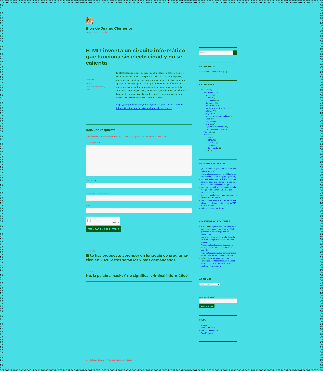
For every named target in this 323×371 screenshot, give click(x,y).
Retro (208, 124)
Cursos (208, 98)
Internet (209, 111)
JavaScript (212, 143)
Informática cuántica (214, 106)
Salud (206, 151)
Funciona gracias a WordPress (119, 360)
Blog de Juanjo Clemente (109, 28)
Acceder (204, 325)
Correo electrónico (98, 193)
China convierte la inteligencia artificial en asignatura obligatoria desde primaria (218, 239)
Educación (210, 100)
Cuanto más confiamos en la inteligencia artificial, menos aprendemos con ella (218, 247)
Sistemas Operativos (214, 129)
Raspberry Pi (211, 121)
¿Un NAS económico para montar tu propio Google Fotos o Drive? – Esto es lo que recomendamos (218, 190)
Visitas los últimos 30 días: (212, 72)
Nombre (91, 181)
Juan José (90, 80)
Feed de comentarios (209, 330)
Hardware (90, 87)
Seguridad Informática (215, 127)
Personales (208, 135)
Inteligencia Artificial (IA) (216, 108)
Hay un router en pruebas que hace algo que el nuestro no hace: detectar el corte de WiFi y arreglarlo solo (218, 203)
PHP (209, 145)
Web (88, 205)
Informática (99, 87)
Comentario (93, 143)
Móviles (207, 132)
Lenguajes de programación (217, 116)
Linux (208, 119)
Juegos (208, 114)
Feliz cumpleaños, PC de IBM (212, 208)
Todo (88, 89)
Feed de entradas (208, 328)
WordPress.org (207, 333)
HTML (210, 140)
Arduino (209, 95)
